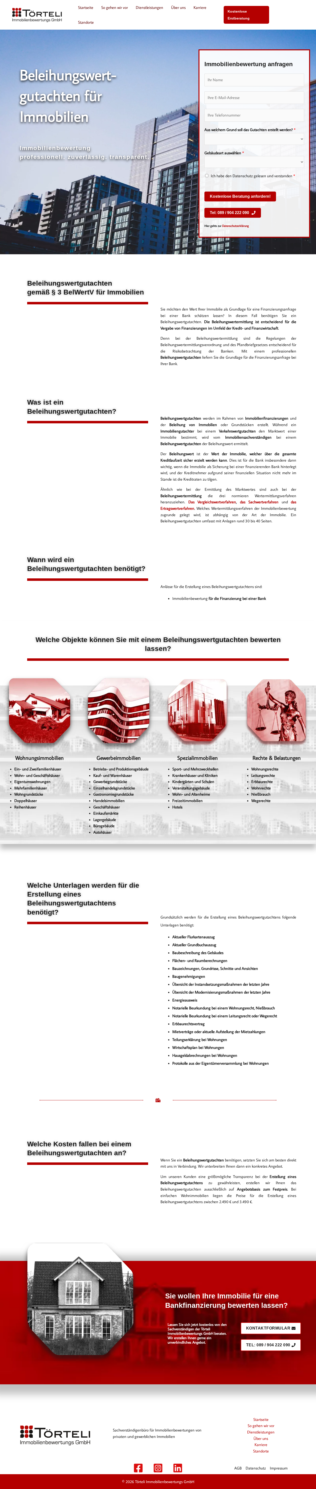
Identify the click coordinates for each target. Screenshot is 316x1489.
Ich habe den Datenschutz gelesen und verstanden (253, 175)
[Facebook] (138, 1468)
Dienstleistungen (149, 7)
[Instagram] (158, 1468)
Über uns (178, 7)
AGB (238, 1468)
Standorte (86, 22)
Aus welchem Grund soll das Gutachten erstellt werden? (250, 129)
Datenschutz (256, 1468)
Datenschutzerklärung (235, 226)
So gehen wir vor (114, 7)
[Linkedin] (178, 1468)
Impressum (279, 1468)
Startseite (85, 7)
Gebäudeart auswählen (224, 152)
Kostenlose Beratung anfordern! (240, 196)
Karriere (200, 7)
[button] (246, 15)
